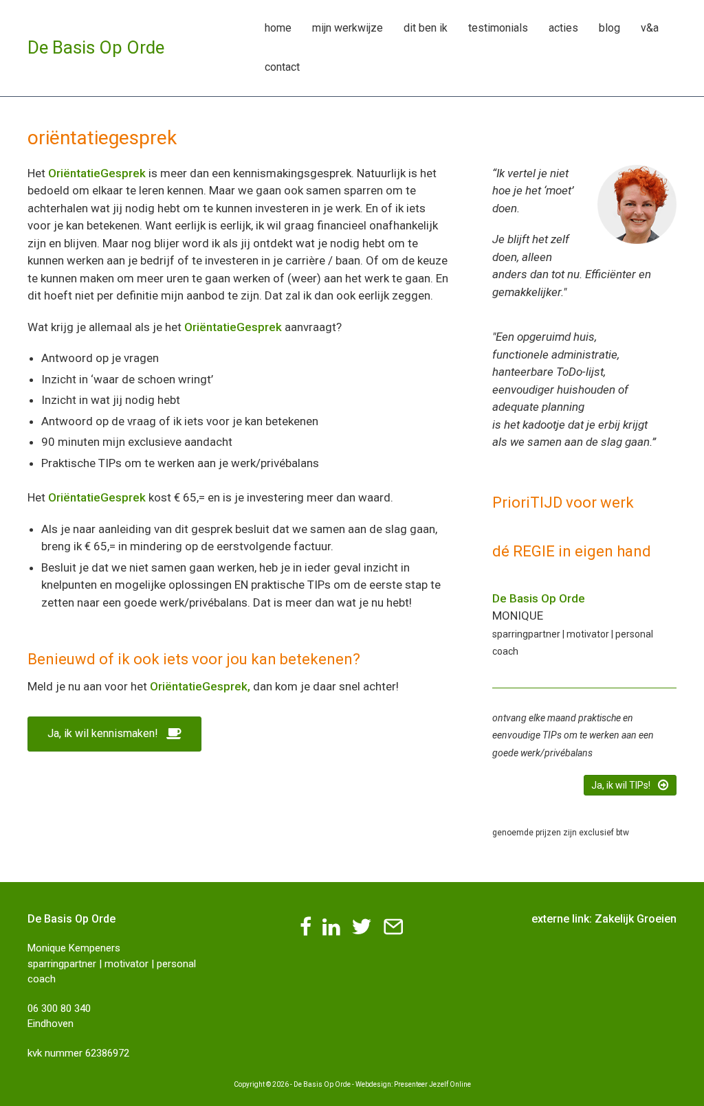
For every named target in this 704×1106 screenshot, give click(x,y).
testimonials (498, 27)
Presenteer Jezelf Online (432, 1084)
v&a (650, 27)
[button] (114, 734)
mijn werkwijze (347, 27)
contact (282, 67)
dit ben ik (426, 27)
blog (609, 27)
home (278, 27)
